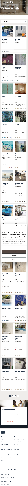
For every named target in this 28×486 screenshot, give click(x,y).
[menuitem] (7, 396)
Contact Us (16, 444)
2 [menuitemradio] (12, 395)
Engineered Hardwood (5, 446)
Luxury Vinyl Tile (4, 452)
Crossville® (16, 449)
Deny (14, 259)
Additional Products (5, 454)
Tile (2, 439)
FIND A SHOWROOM (11, 421)
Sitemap (8, 484)
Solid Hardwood (4, 444)
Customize (13, 255)
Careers (15, 446)
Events (2, 460)
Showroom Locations (18, 441)
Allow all (14, 252)
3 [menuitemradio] (15, 395)
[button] (15, 2)
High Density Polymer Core (6, 449)
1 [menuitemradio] (9, 395)
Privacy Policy (16, 454)
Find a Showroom (4, 18)
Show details (20, 248)
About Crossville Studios (19, 439)
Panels (2, 441)
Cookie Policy (16, 452)
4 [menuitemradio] (18, 395)
